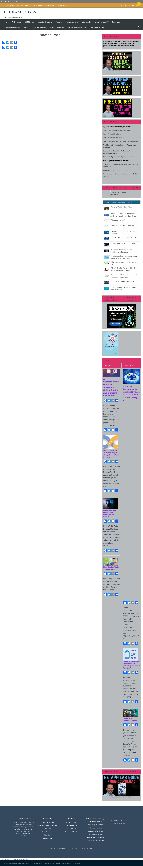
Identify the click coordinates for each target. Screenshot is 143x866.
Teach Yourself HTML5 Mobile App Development (121, 141)
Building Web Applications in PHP (123, 243)
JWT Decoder (71, 829)
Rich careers (16, 22)
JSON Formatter (71, 825)
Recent (113, 202)
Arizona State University (95, 837)
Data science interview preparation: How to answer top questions (124, 257)
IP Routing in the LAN (118, 220)
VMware (59, 22)
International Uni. (71, 22)
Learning (20, 5)
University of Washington (95, 840)
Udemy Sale (86, 22)
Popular (106, 202)
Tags (128, 202)
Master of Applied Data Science (122, 207)
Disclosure (62, 848)
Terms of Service (87, 848)
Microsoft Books (118, 157)
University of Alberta (95, 828)
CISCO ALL (29, 22)
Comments (121, 202)
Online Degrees (10, 5)
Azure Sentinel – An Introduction (122, 225)
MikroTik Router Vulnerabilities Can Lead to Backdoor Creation (123, 269)
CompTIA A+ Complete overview (122, 281)
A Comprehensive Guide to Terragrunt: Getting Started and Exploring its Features (111, 387)
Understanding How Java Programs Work (118, 170)
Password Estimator (71, 832)
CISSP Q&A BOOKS (12, 27)
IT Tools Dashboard (57, 27)
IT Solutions (48, 835)
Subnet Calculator (71, 822)
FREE (26, 27)
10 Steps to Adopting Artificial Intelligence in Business (121, 251)
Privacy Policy (74, 848)
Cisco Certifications (44, 22)
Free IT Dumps (39, 5)
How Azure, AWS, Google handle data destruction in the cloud (124, 276)
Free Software (50, 5)
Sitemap (52, 848)
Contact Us (105, 22)
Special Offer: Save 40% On (116, 152)
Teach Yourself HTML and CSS (114, 138)
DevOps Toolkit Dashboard (77, 27)
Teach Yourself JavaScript (112, 134)
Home (7, 22)
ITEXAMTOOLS (12, 863)
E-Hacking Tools (62, 5)
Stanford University (95, 834)
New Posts (28, 5)
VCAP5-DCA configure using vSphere (124, 237)
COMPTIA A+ (129, 365)
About (97, 22)
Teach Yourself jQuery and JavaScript (116, 130)
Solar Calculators (47, 832)
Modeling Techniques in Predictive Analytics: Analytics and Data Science (124, 215)
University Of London (95, 825)
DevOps (107, 365)
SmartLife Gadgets (39, 27)
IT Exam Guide (48, 838)
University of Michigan (95, 831)
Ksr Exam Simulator (98, 27)
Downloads (116, 22)
